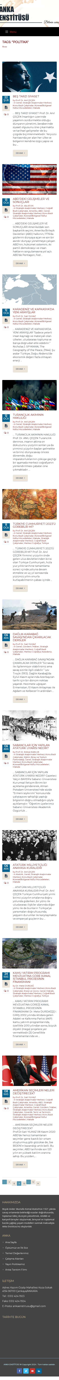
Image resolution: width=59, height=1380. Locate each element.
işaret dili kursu (47, 1378)
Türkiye (45, 543)
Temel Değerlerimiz (16, 1253)
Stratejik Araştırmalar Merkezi (37, 102)
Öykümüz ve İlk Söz (16, 1247)
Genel (19, 102)
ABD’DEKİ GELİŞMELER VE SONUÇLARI (31, 200)
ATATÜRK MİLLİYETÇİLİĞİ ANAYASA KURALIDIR (30, 866)
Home (4, 46)
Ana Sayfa (10, 1242)
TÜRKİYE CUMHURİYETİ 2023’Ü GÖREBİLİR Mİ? (34, 525)
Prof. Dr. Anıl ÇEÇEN (25, 100)
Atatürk (19, 874)
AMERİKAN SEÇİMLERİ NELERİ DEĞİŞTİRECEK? (33, 1092)
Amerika (33, 211)
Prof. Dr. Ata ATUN (24, 205)
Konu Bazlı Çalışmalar (23, 105)
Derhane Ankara (31, 1378)
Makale (36, 108)
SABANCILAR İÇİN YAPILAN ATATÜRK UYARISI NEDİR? (31, 747)
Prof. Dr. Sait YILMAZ (26, 316)
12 (33, 1182)
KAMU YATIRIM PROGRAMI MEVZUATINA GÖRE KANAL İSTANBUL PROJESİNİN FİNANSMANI (32, 977)
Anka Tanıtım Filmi (16, 1269)
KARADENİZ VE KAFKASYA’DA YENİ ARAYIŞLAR (33, 311)
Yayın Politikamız (15, 1264)
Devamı (19, 153)
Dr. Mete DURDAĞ (25, 985)
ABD (40, 211)
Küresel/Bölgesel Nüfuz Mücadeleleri (31, 764)
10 (24, 1183)
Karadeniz (47, 651)
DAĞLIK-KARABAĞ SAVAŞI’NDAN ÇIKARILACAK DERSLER (32, 637)
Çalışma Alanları (14, 1258)
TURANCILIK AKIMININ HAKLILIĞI (28, 416)
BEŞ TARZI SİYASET (26, 96)
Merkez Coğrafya (32, 543)
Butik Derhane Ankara (11, 1378)
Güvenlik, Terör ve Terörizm (37, 1112)
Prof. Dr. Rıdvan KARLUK (27, 752)
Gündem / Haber (31, 646)
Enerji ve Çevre (31, 991)
